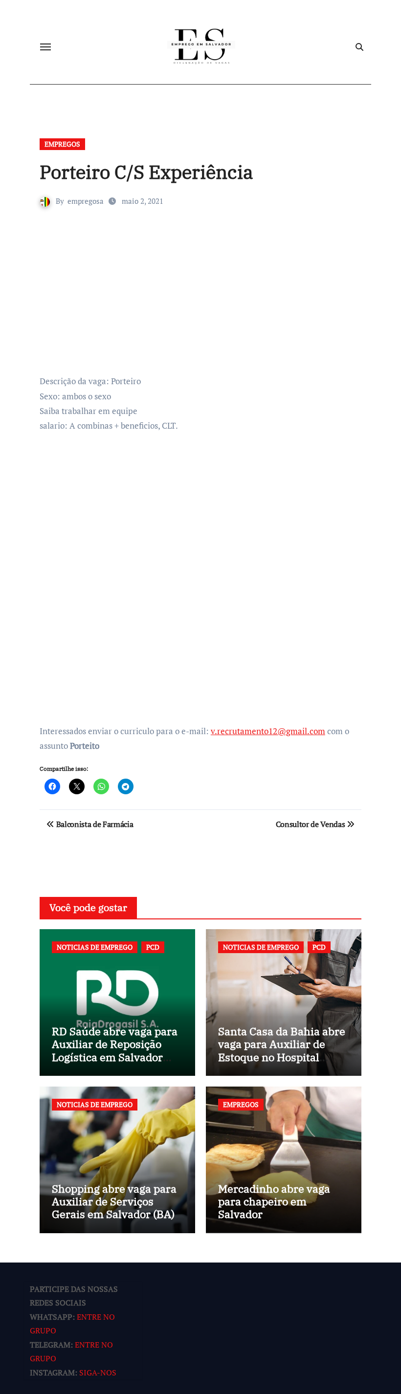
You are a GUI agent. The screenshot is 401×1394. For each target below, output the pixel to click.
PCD (152, 947)
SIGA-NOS (97, 1372)
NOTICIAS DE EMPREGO (95, 947)
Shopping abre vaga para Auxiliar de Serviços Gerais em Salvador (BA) (114, 1201)
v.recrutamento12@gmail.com (268, 731)
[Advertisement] (202, 300)
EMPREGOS (62, 144)
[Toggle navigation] (45, 47)
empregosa (85, 201)
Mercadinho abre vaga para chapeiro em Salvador (274, 1201)
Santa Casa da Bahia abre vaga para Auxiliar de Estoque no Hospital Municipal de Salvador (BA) (281, 1057)
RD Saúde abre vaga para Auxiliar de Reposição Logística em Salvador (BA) (115, 1050)
